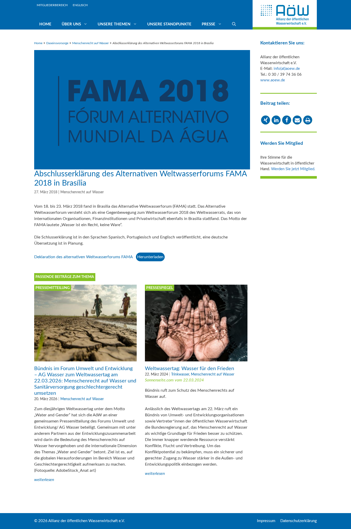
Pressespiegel (159, 288)
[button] (265, 120)
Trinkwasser (180, 374)
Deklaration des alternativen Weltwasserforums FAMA (83, 257)
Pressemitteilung (52, 288)
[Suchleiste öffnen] (234, 24)
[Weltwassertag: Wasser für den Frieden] (196, 358)
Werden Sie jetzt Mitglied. (293, 169)
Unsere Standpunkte (169, 24)
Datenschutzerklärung (298, 521)
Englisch (80, 5)
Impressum (266, 521)
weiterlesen (44, 480)
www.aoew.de (272, 80)
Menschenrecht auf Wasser (90, 43)
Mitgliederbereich (52, 5)
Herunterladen (150, 257)
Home (45, 24)
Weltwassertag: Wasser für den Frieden (189, 368)
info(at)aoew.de (287, 69)
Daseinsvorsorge (57, 43)
